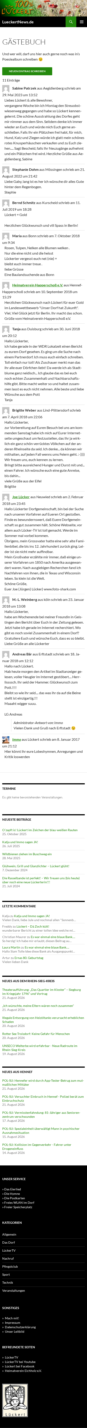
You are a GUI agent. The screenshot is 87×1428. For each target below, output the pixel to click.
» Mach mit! (10, 1318)
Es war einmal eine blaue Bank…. (53, 937)
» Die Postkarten (13, 1198)
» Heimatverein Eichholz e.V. (22, 1371)
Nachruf (8, 1258)
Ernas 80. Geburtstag (28, 958)
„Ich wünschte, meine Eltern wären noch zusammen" (38, 1006)
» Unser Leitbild (13, 1331)
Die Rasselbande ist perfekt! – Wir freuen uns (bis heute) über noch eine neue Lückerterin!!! (41, 880)
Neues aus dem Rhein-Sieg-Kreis (28, 981)
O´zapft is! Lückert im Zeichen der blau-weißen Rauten (40, 830)
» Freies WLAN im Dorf (18, 1202)
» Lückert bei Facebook (18, 1366)
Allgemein (9, 1234)
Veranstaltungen (13, 1290)
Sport (6, 1274)
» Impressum (11, 1322)
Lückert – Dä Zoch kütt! (33, 926)
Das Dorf (8, 1242)
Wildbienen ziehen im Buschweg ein (27, 854)
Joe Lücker (21, 497)
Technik (7, 1282)
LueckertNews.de (18, 21)
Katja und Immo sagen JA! (20, 842)
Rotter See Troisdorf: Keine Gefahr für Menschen (36, 1034)
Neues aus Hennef (17, 1072)
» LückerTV (10, 1357)
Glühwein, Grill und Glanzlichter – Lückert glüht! (35, 866)
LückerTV (9, 1250)
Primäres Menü (81, 21)
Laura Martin (11, 947)
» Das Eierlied (11, 1189)
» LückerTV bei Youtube (18, 1362)
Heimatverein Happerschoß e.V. (37, 285)
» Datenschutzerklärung (19, 1327)
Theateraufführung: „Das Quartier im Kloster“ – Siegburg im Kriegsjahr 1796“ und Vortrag (41, 992)
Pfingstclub (10, 1266)
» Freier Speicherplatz (17, 1207)
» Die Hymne (11, 1193)
